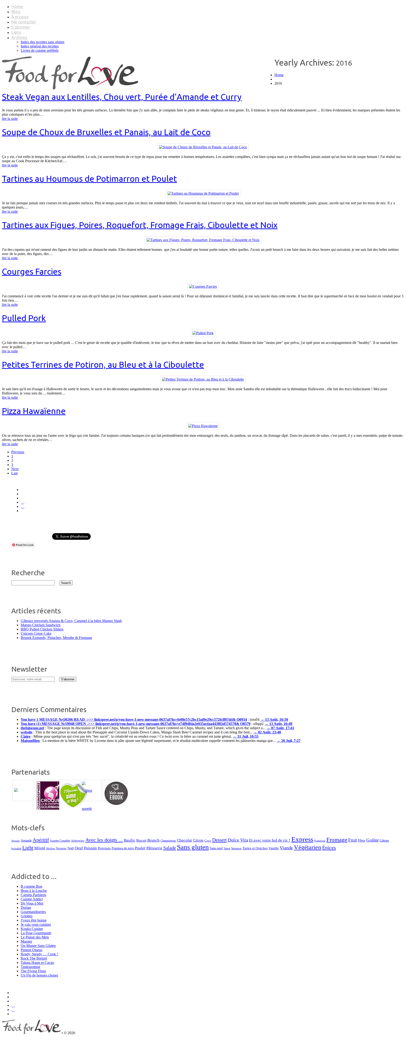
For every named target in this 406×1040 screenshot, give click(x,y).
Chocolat (184, 840)
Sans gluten (193, 847)
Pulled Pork (24, 318)
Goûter (372, 840)
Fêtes (361, 840)
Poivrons (104, 848)
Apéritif (41, 840)
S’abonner (20, 27)
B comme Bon (31, 886)
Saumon (236, 848)
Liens (16, 32)
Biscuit (141, 840)
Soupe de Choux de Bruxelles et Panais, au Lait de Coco (106, 132)
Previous (17, 452)
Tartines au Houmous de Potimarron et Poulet (89, 178)
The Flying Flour (33, 971)
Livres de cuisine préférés (40, 50)
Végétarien (307, 847)
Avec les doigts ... (104, 840)
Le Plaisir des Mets (35, 937)
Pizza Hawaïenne (34, 411)
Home (17, 6)
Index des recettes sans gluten (42, 42)
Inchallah (16, 848)
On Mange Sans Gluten (38, 946)
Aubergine (77, 840)
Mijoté (39, 848)
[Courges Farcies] (203, 286)
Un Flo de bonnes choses (39, 975)
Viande (286, 847)
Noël (70, 848)
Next (15, 469)
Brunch (153, 840)
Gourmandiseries (33, 912)
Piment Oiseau (31, 950)
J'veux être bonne (34, 920)
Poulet (140, 848)
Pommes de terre (123, 848)
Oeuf (79, 848)
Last (14, 473)
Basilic (129, 840)
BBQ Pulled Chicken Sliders (42, 629)
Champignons (168, 840)
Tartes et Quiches (255, 848)
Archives (19, 37)
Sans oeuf (216, 848)
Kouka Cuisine (32, 929)
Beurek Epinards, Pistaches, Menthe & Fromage (56, 638)
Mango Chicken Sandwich (40, 625)
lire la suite (10, 119)
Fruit (352, 840)
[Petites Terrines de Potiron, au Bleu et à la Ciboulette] (203, 379)
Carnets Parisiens (33, 895)
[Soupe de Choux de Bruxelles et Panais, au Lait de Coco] (203, 147)
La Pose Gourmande (36, 933)
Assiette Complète (60, 840)
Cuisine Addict (32, 899)
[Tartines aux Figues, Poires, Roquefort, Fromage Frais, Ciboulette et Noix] (203, 240)
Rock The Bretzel (34, 958)
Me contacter (23, 22)
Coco (207, 840)
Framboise (319, 840)
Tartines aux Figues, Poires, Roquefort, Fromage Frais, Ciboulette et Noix (139, 225)
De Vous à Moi (32, 903)
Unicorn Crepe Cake (36, 633)
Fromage (336, 839)
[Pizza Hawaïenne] (203, 426)
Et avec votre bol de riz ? (269, 840)
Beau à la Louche (34, 891)
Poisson (90, 848)
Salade (169, 847)
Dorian (26, 908)
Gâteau (384, 840)
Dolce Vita (238, 840)
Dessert (219, 840)
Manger (26, 941)
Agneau (15, 840)
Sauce (227, 848)
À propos (19, 16)
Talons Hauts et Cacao (37, 963)
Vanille (274, 848)
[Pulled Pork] (203, 333)
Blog (15, 11)
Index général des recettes (40, 46)
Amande (26, 840)
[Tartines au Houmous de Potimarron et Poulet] (203, 193)
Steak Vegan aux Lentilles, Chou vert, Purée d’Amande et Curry (122, 97)
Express (302, 839)
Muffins (50, 848)
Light (27, 848)
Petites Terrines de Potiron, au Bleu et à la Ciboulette (103, 364)
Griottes (26, 916)
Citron (198, 840)
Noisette (61, 848)
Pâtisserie (154, 848)
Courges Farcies (31, 271)
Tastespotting (30, 967)
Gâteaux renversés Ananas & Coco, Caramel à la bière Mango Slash (71, 621)
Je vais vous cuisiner (36, 924)
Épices (329, 848)
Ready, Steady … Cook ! (39, 954)
